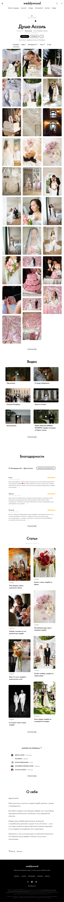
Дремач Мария (19, 755)
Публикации (31, 876)
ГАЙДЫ (54, 8)
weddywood (32, 866)
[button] (61, 3)
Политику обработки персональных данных (19, 891)
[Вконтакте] (32, 882)
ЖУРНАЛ (47, 8)
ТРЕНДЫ (30, 8)
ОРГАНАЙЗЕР (39, 8)
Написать (25, 36)
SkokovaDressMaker (21, 762)
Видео (24, 44)
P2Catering (18, 759)
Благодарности (33, 44)
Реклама (16, 876)
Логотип (47, 876)
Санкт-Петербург (38, 31)
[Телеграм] (28, 882)
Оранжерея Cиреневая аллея (24, 766)
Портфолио (16, 44)
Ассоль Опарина (20, 770)
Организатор (28, 31)
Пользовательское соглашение (48, 889)
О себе (49, 44)
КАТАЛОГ (23, 8)
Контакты (40, 876)
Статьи (42, 44)
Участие (23, 876)
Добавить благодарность (46, 468)
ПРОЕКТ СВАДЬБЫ (13, 8)
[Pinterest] (36, 882)
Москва (45, 31)
